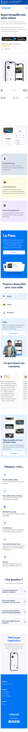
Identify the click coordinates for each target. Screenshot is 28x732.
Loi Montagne (5, 692)
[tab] (14, 296)
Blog (3, 704)
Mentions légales (6, 696)
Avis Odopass (5, 694)
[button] (26, 8)
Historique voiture (6, 684)
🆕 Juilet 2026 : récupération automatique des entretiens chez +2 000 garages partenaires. (11, 2)
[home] (6, 8)
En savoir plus (14, 333)
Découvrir (14, 252)
